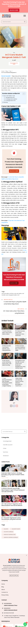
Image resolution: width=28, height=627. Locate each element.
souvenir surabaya (8, 531)
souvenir (6, 528)
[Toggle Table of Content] (23, 94)
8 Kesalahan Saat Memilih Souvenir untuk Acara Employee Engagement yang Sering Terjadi (21, 361)
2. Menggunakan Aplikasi (11, 99)
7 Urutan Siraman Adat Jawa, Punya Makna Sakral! (7, 330)
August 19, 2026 (5, 493)
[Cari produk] (25, 22)
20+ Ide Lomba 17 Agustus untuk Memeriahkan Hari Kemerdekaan (12, 504)
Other (4, 448)
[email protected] (9, 613)
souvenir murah (16, 528)
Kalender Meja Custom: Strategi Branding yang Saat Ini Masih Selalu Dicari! (13, 474)
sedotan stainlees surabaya (11, 537)
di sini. (25, 250)
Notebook (6, 455)
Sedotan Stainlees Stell (9, 534)
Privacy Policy (5, 595)
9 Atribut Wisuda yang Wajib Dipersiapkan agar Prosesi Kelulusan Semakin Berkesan (13, 490)
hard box (5, 452)
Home (3, 584)
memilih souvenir (7, 445)
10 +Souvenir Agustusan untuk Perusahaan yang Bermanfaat (11, 518)
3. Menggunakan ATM (10, 100)
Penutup (5, 102)
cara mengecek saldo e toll (12, 295)
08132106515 (7, 608)
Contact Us (5, 592)
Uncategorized (7, 441)
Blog (3, 587)
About (3, 589)
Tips (14, 52)
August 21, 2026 (5, 477)
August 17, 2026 (5, 507)
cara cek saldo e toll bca (7, 293)
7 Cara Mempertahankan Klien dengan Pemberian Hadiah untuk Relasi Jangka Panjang (7, 379)
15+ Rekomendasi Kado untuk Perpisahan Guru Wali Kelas (21, 330)
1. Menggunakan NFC (10, 97)
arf (15, 60)
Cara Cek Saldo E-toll (9, 96)
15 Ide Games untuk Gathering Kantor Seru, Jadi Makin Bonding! (7, 361)
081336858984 (8, 603)
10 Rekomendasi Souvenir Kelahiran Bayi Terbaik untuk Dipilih (21, 345)
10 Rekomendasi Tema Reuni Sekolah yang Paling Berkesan (7, 345)
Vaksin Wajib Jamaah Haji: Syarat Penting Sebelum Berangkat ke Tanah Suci (21, 379)
